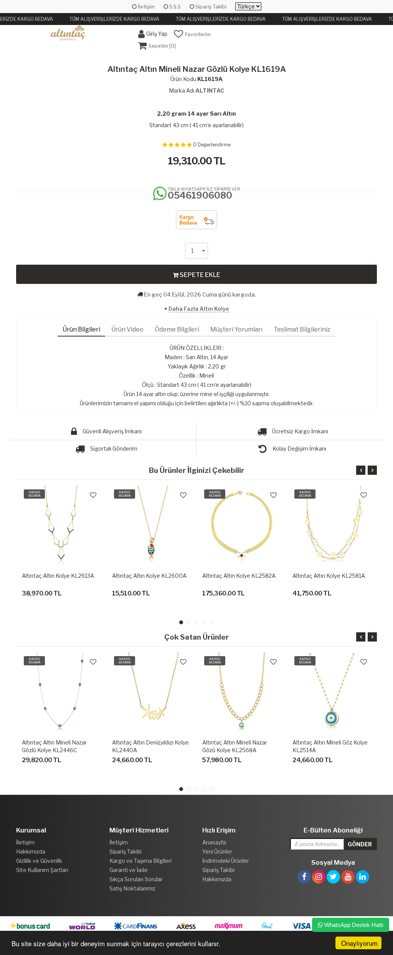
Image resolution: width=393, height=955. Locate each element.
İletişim (146, 6)
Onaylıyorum (359, 943)
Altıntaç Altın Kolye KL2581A (328, 575)
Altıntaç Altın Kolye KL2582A (239, 575)
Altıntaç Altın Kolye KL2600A (149, 575)
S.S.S (174, 6)
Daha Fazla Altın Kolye (198, 308)
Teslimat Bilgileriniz (302, 329)
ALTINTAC (209, 90)
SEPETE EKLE (199, 275)
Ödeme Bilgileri (177, 329)
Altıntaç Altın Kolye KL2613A (58, 575)
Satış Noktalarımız (132, 888)
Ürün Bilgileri (81, 329)
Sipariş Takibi (210, 6)
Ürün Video (127, 329)
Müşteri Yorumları (236, 329)
